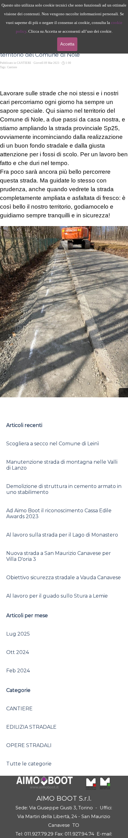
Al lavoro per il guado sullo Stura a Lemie (57, 596)
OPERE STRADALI (29, 745)
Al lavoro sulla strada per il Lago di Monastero (62, 535)
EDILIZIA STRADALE (31, 727)
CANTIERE (19, 709)
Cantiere (12, 67)
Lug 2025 (18, 634)
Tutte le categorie (29, 764)
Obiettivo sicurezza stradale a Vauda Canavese (63, 577)
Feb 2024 (18, 671)
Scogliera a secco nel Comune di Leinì (52, 444)
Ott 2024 (17, 652)
